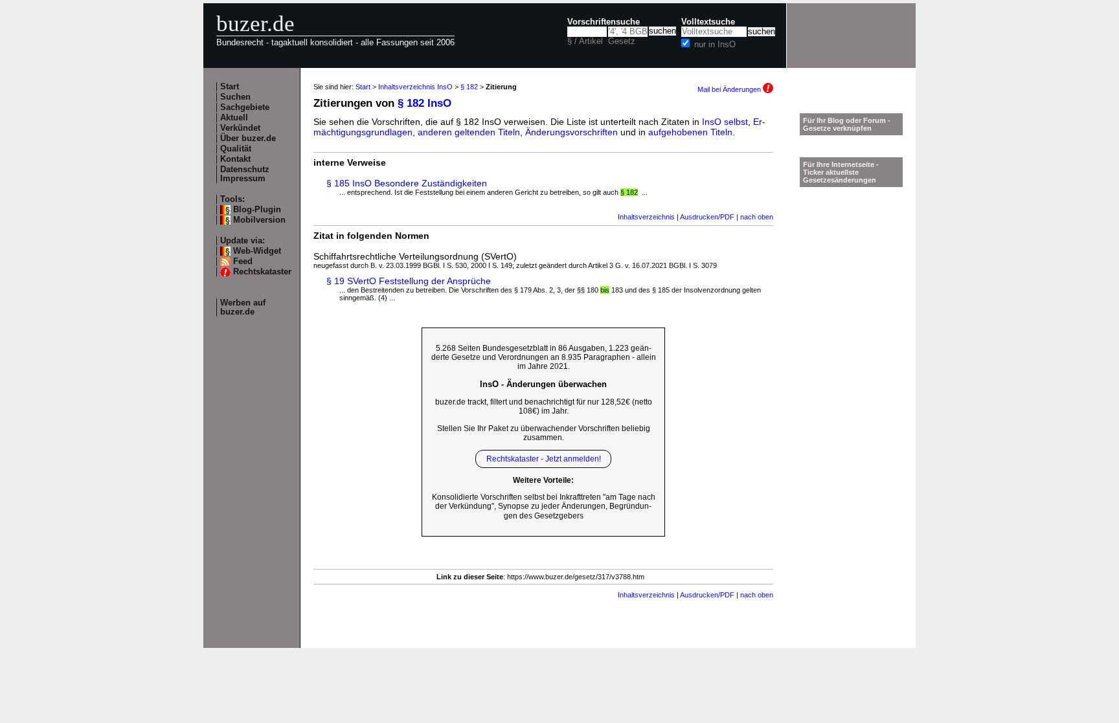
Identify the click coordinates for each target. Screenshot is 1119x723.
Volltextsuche (708, 22)
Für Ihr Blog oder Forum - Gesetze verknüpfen (846, 124)
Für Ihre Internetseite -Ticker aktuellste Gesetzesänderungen (841, 172)
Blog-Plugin (257, 209)
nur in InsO (715, 44)
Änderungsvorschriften (571, 132)
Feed (243, 261)
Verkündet (240, 128)
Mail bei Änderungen (730, 89)
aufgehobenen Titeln (690, 132)
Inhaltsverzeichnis (646, 217)
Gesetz (621, 41)
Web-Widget (257, 251)
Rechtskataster (262, 271)
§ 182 (469, 87)
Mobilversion (259, 220)
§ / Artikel (585, 41)
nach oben (756, 217)
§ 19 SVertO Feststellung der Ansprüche (408, 281)
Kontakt (235, 159)
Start (229, 86)
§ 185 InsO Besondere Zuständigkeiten (406, 183)
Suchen (235, 97)
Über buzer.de (248, 138)
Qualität (235, 148)
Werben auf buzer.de (243, 307)
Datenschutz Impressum (244, 174)
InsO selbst (725, 122)
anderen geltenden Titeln (469, 132)
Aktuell (234, 117)
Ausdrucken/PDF (707, 217)
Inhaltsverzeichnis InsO (415, 87)
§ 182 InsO (424, 103)
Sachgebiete (244, 107)
